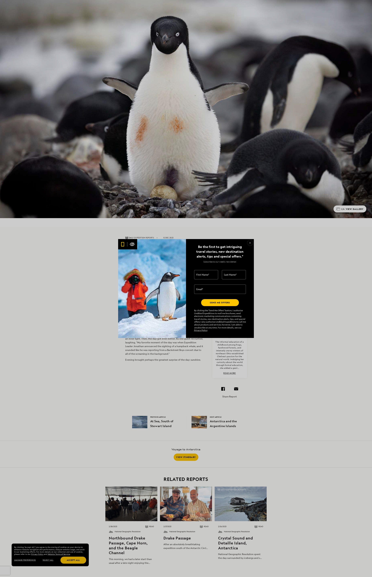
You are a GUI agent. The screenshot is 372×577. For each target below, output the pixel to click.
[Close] (250, 243)
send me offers (220, 302)
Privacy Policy (200, 330)
